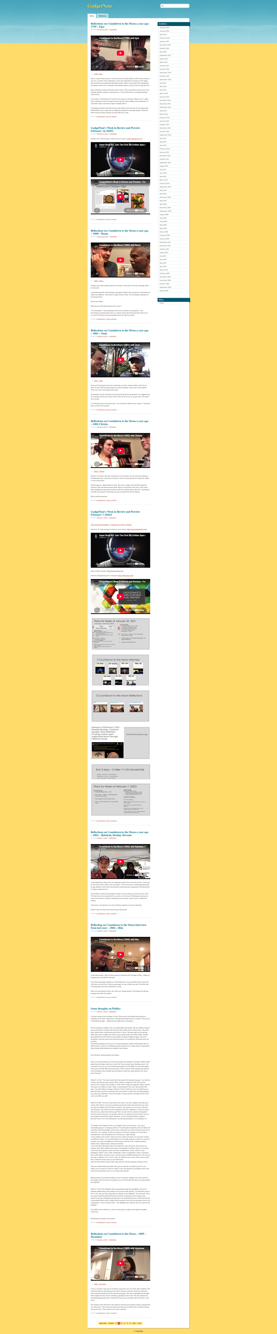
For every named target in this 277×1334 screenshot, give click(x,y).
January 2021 (164, 41)
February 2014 (165, 117)
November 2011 (165, 156)
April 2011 (163, 176)
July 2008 (163, 218)
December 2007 (165, 242)
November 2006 (165, 280)
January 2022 (164, 31)
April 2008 (163, 228)
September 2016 (165, 72)
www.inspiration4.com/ (134, 139)
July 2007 (163, 256)
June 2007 (163, 259)
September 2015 (165, 79)
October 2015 (164, 76)
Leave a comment (111, 116)
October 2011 (164, 159)
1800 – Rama (98, 281)
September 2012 (165, 135)
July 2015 (163, 83)
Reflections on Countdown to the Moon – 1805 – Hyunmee (118, 1235)
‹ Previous (111, 1323)
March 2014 (164, 114)
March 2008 (164, 232)
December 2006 (165, 277)
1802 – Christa (99, 471)
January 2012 (164, 152)
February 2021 (165, 38)
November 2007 (165, 246)
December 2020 (165, 45)
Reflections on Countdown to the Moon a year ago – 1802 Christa (119, 422)
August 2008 (164, 214)
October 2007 (164, 249)
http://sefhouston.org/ (125, 575)
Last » (139, 1323)
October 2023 (164, 27)
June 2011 (163, 173)
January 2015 (164, 97)
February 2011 (165, 183)
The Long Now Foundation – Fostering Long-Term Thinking (111, 525)
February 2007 (165, 273)
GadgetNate (100, 5)
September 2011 (165, 162)
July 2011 (163, 169)
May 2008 (163, 225)
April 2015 (163, 90)
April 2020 (163, 52)
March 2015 (164, 93)
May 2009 (163, 201)
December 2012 (165, 128)
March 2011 (164, 180)
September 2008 (165, 211)
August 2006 (164, 291)
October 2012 (164, 131)
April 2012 (163, 145)
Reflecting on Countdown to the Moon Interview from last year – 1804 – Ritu (118, 926)
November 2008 (165, 207)
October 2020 (164, 48)
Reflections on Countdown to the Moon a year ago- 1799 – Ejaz (120, 25)
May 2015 (163, 86)
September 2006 (165, 287)
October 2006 (164, 284)
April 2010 (163, 194)
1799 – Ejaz (98, 74)
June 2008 (163, 221)
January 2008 (164, 239)
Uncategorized (101, 116)
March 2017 (164, 62)
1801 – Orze (98, 381)
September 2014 (165, 107)
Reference (102, 16)
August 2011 (164, 166)
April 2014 (163, 111)
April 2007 (163, 266)
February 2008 (165, 235)
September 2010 (165, 187)
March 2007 (164, 270)
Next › (134, 1323)
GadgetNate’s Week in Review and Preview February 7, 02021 (115, 513)
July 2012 (163, 138)
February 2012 (165, 149)
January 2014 (164, 121)
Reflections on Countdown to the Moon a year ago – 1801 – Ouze (119, 331)
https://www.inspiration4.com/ (137, 529)
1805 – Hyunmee (100, 1284)
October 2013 (164, 124)
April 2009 (163, 204)
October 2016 (164, 69)
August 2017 (164, 59)
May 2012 (163, 142)
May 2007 (163, 263)
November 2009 (165, 197)
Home (92, 16)
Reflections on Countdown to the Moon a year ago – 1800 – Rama (119, 232)
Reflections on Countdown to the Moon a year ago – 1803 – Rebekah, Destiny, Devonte (119, 833)
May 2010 (163, 190)
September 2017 (165, 55)
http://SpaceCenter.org (115, 571)
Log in (162, 303)
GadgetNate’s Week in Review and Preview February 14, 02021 (115, 129)
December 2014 (165, 100)
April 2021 (163, 34)
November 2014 (165, 104)
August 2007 (164, 252)
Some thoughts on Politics (106, 1008)
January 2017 (164, 66)
